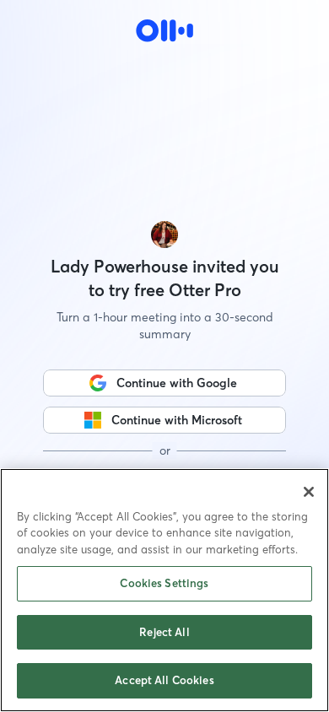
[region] (164, 590)
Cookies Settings (164, 583)
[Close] (308, 491)
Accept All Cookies (164, 680)
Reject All (164, 632)
